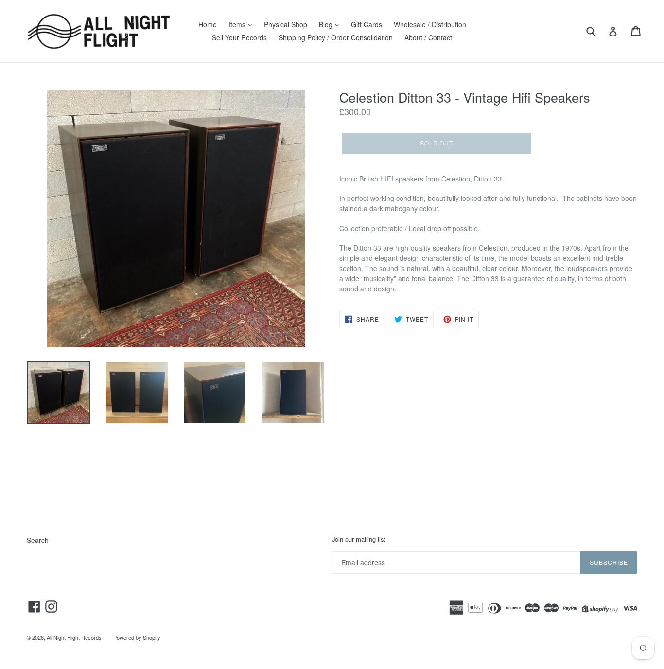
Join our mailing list (358, 539)
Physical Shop (285, 24)
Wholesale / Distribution (430, 24)
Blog (326, 24)
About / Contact (428, 37)
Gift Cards (366, 24)
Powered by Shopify (136, 637)
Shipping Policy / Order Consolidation (336, 37)
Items (237, 24)
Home (207, 24)
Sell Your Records (239, 37)
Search (38, 540)
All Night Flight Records (74, 637)
